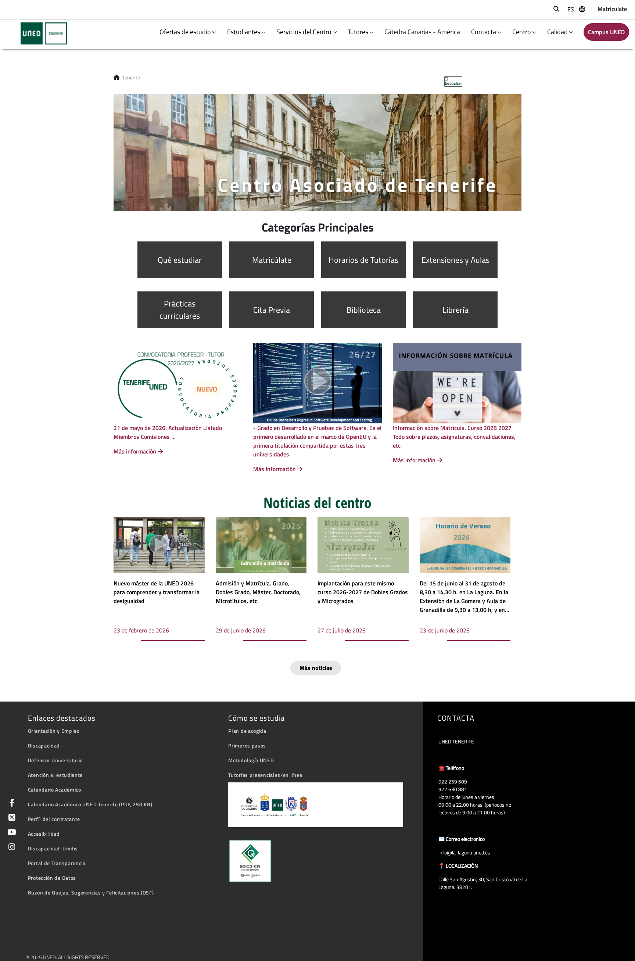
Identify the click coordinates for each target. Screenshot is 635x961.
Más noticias (315, 667)
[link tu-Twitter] (10, 818)
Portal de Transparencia (57, 863)
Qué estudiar (180, 260)
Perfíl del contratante (54, 819)
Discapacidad (44, 745)
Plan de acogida (247, 731)
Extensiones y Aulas (455, 260)
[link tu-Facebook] (11, 803)
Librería (455, 310)
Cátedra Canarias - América (423, 32)
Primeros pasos (247, 745)
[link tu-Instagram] (10, 847)
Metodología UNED (251, 760)
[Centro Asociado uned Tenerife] (39, 33)
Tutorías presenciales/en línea (265, 775)
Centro (521, 32)
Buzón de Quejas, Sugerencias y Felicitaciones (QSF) (91, 892)
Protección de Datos (52, 878)
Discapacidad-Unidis (53, 848)
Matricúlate (271, 260)
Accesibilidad (44, 834)
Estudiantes (243, 32)
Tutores (358, 32)
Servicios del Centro (303, 32)
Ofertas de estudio (185, 32)
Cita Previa (271, 310)
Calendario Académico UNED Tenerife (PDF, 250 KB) (90, 804)
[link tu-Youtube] (10, 833)
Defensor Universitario (55, 760)
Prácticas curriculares (179, 309)
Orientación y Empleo (54, 731)
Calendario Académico (54, 789)
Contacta (483, 32)
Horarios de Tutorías (363, 260)
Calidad (557, 32)
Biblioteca (364, 310)
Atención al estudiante (55, 775)
